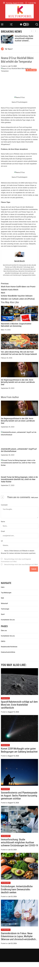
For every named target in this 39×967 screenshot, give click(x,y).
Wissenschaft (5, 698)
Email (3, 531)
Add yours (34, 497)
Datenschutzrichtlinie (8, 652)
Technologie (5, 609)
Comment (4, 505)
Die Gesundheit (6, 836)
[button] (35, 31)
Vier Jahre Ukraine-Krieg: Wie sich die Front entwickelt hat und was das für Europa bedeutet (19, 353)
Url (2, 541)
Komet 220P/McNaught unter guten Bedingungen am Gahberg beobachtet (19, 750)
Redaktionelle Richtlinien (9, 647)
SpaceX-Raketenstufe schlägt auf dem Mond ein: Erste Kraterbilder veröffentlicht (19, 704)
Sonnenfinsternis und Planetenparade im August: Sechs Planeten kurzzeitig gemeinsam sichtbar (19, 795)
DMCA (3, 641)
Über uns (4, 630)
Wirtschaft (4, 603)
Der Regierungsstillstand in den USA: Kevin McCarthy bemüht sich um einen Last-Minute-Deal (18, 382)
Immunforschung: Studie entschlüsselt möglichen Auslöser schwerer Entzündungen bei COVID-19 (19, 842)
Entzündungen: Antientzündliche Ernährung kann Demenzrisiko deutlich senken (25, 39)
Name (3, 521)
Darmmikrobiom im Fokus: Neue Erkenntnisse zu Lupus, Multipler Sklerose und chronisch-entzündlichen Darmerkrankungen (19, 938)
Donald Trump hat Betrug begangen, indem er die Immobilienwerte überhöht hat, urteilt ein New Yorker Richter (19, 479)
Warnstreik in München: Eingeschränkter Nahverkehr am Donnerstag (16, 325)
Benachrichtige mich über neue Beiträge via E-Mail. (21, 564)
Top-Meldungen (6, 593)
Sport (3, 614)
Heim (2, 587)
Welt (2, 598)
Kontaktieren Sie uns (8, 620)
